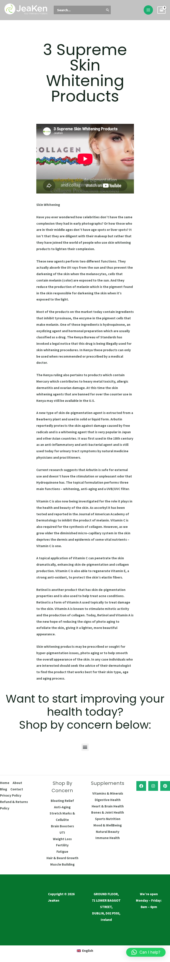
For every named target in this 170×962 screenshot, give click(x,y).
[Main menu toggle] (148, 10)
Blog (3, 789)
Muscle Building (62, 864)
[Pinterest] (165, 786)
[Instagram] (153, 786)
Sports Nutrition (107, 819)
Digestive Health (108, 800)
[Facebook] (141, 786)
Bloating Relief (62, 801)
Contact (16, 789)
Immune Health (107, 838)
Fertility (62, 845)
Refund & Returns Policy (14, 805)
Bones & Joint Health (107, 812)
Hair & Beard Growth (62, 858)
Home (4, 783)
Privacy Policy (10, 795)
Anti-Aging (62, 807)
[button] (85, 747)
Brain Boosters (62, 826)
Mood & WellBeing (107, 825)
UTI (62, 832)
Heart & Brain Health (108, 806)
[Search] (108, 10)
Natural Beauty (107, 832)
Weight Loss (62, 839)
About (17, 783)
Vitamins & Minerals (107, 793)
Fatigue (62, 851)
